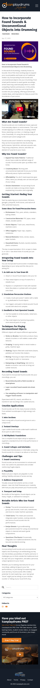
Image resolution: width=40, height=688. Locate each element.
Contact (30, 680)
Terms (16, 680)
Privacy (22, 680)
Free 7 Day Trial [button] (11, 640)
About (9, 680)
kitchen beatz (15, 34)
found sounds (6, 34)
